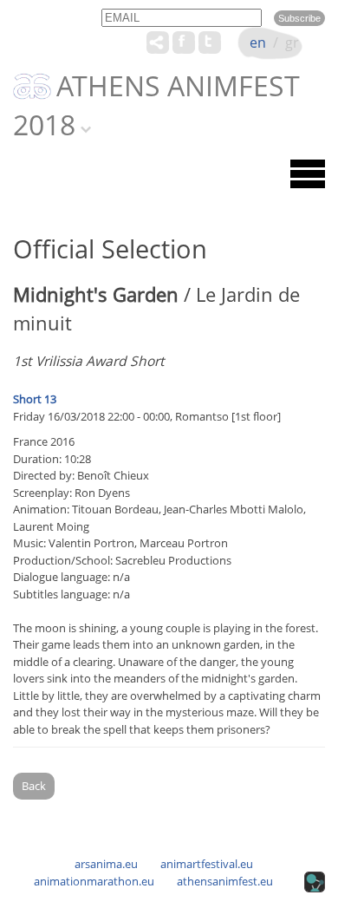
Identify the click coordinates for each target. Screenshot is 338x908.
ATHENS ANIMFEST (178, 86)
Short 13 (34, 399)
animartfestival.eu (206, 864)
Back (34, 786)
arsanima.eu (106, 864)
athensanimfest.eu (225, 881)
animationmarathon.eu (94, 881)
